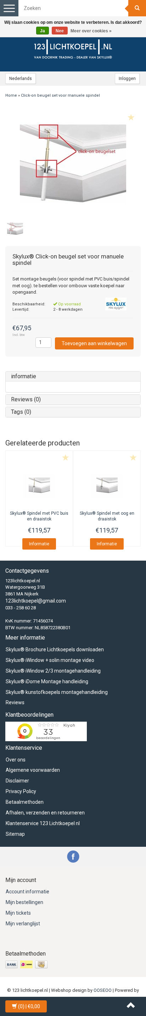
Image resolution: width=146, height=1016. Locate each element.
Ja (42, 30)
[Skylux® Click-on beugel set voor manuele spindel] (73, 164)
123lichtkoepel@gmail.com (35, 601)
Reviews (15, 702)
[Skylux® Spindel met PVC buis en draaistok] (39, 485)
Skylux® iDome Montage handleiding (47, 681)
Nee (60, 30)
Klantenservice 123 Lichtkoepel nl (43, 823)
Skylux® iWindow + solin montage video (50, 660)
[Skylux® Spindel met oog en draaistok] (106, 485)
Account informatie (27, 891)
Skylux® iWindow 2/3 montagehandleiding (53, 671)
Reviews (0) (26, 399)
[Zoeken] (137, 8)
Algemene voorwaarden (33, 770)
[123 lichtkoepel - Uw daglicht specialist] (73, 50)
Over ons (16, 760)
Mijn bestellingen (24, 902)
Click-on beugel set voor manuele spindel (60, 95)
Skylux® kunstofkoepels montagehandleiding (57, 692)
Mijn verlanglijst (23, 923)
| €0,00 (29, 1006)
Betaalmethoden (25, 802)
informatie (23, 376)
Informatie (39, 543)
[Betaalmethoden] (27, 964)
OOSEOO (103, 990)
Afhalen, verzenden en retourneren (45, 813)
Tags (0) (21, 411)
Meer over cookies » (91, 30)
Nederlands (20, 78)
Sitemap (15, 834)
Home (11, 95)
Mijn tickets (18, 913)
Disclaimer (17, 781)
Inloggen (127, 78)
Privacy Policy (21, 791)
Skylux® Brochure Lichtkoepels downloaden (55, 649)
